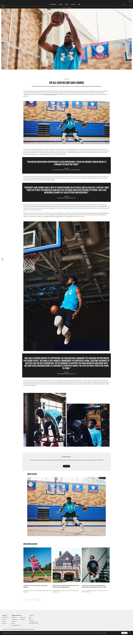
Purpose (60, 4)
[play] (66, 122)
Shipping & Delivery (16, 625)
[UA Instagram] (30, 623)
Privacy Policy (14, 629)
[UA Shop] (30, 618)
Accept (124, 633)
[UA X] (33, 623)
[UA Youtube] (35, 623)
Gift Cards (14, 621)
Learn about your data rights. (102, 632)
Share (2, 258)
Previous (26, 599)
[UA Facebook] (37, 623)
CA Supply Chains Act (30, 629)
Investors (73, 4)
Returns (13, 623)
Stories (66, 4)
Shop (79, 4)
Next (38, 599)
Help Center (14, 617)
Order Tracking (15, 619)
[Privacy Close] (130, 633)
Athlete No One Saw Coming (50, 94)
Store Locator (23, 617)
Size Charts (22, 619)
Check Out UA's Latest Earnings (66, 7)
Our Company (53, 4)
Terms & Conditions (21, 629)
